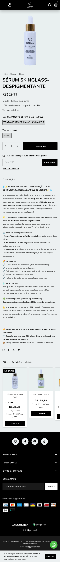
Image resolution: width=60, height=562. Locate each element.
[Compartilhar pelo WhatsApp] (3, 350)
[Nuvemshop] (30, 547)
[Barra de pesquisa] (50, 5)
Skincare (13, 74)
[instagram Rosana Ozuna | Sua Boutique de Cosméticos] (15, 441)
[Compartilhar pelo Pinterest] (19, 350)
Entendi (50, 556)
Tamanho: (10, 130)
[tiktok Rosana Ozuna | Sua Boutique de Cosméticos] (44, 441)
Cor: (22, 117)
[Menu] (4, 5)
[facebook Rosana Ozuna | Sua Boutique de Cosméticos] (25, 441)
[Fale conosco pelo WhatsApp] (54, 545)
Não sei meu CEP (11, 168)
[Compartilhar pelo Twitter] (13, 350)
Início (4, 74)
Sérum (21, 74)
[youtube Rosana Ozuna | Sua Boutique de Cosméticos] (35, 441)
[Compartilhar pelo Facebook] (8, 350)
